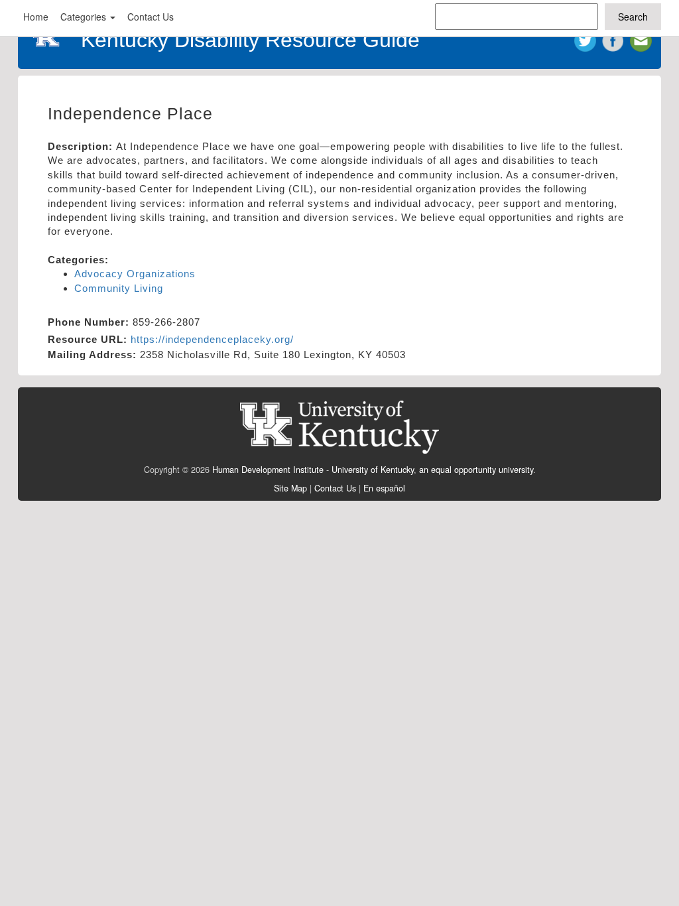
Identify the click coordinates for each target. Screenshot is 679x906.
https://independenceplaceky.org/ (212, 339)
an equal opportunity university (476, 470)
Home (35, 16)
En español (384, 488)
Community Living (118, 288)
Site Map (290, 488)
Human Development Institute (268, 470)
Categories (84, 16)
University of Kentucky (373, 470)
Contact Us (150, 16)
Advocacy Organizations (135, 273)
